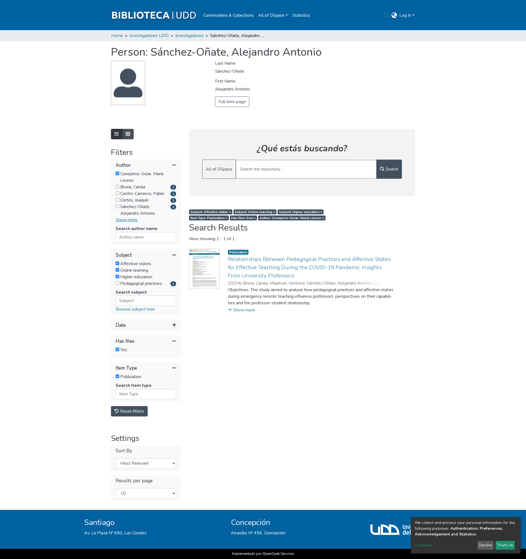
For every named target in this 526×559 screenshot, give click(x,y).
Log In (405, 15)
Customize (424, 545)
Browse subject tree (135, 309)
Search (391, 169)
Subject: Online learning (255, 212)
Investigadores (189, 36)
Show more (127, 220)
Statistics (301, 15)
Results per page (134, 481)
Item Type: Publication (208, 218)
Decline (485, 545)
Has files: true (243, 218)
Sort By (124, 451)
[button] (394, 15)
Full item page (232, 102)
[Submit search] (386, 15)
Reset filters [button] (131, 411)
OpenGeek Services (278, 553)
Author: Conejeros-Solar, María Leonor (291, 218)
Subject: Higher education (300, 212)
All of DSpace (219, 169)
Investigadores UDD (149, 36)
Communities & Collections (228, 15)
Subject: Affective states (210, 212)
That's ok (505, 545)
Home (117, 36)
